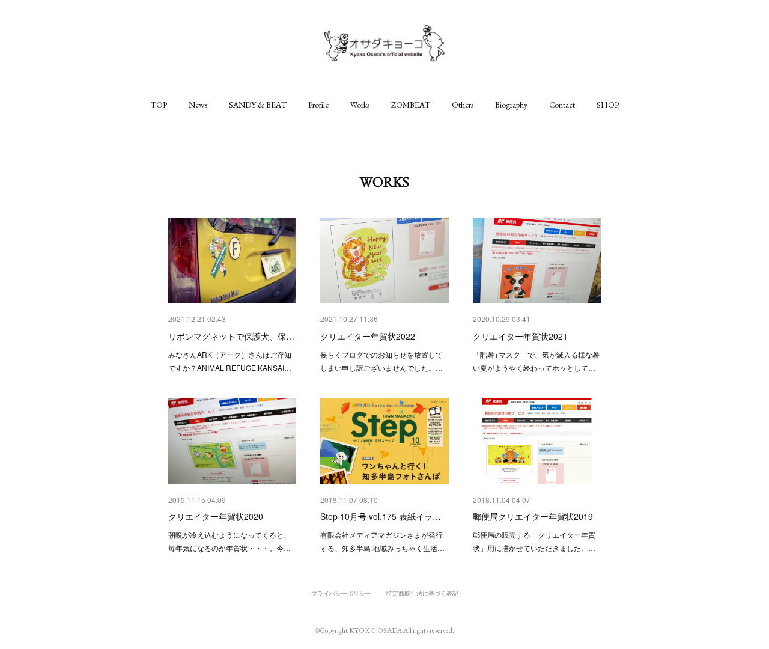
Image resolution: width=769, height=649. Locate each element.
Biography (511, 104)
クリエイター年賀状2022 (367, 336)
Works (359, 104)
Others (462, 104)
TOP (159, 104)
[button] (159, 105)
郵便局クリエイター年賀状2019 (533, 516)
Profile (318, 104)
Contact (562, 104)
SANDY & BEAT (258, 104)
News (198, 104)
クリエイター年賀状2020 (215, 516)
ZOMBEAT (410, 104)
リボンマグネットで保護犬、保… (231, 336)
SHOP (608, 104)
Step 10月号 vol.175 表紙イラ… (380, 516)
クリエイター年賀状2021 (520, 336)
